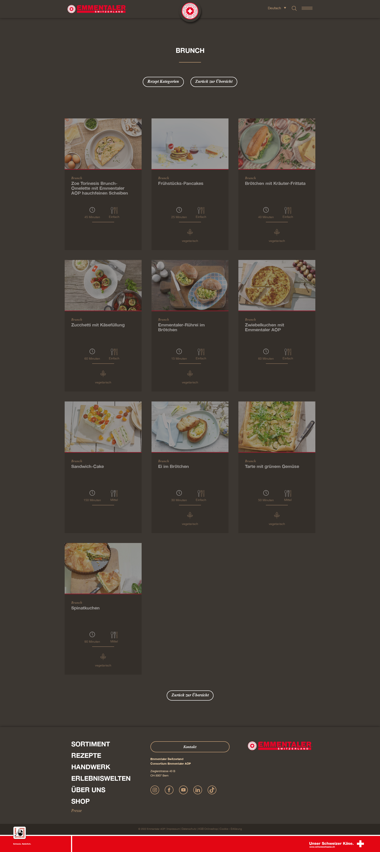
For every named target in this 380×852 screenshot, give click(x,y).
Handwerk (90, 767)
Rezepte (86, 755)
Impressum (173, 828)
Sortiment (90, 744)
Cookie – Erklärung (231, 828)
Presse (76, 810)
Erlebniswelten (101, 778)
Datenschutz (189, 828)
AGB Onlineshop (208, 828)
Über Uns (88, 790)
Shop (80, 801)
